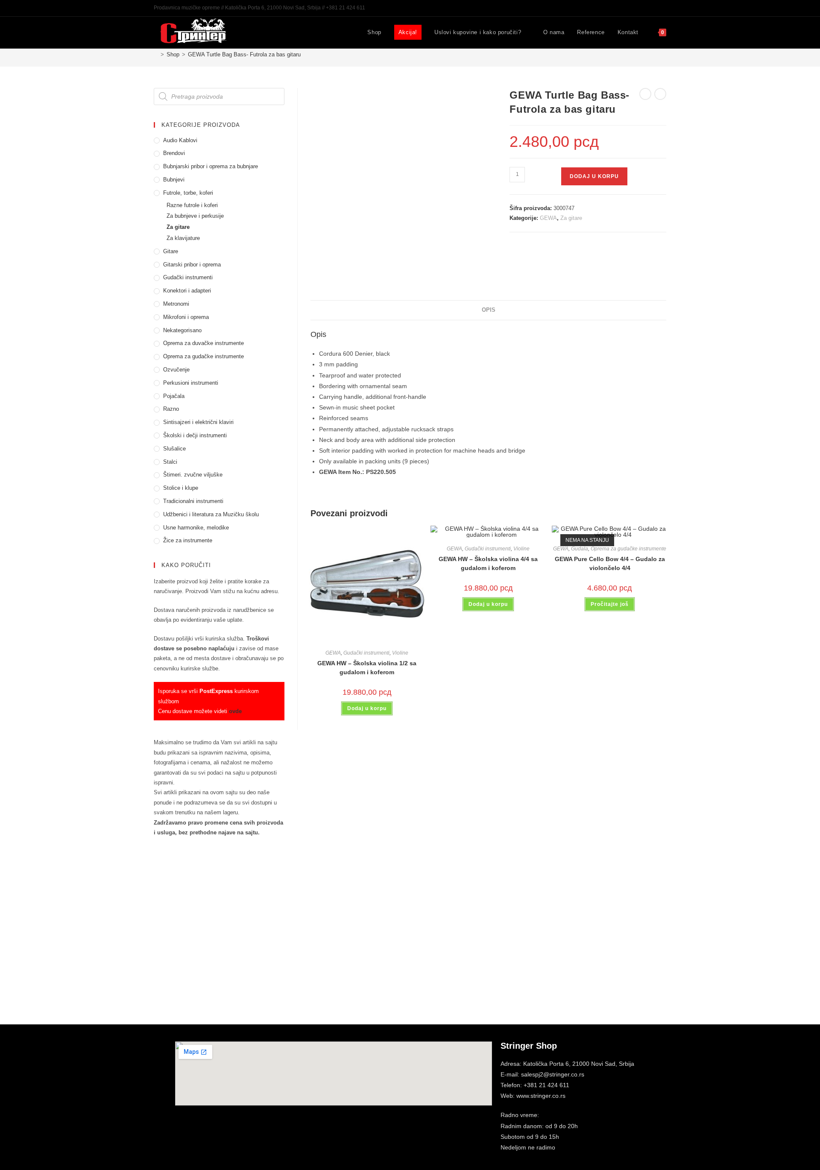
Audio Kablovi (180, 140)
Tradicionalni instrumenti (193, 501)
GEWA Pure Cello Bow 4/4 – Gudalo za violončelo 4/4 (610, 563)
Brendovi (174, 153)
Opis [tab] (488, 310)
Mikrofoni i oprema (186, 317)
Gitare (170, 251)
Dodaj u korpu (594, 176)
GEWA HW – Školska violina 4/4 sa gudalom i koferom (488, 563)
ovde (235, 711)
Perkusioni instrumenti (190, 383)
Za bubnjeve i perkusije (195, 216)
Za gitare (571, 218)
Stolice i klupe (180, 488)
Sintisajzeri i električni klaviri (198, 422)
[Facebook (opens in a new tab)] (644, 8)
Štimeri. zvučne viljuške (193, 474)
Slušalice (174, 448)
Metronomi (176, 304)
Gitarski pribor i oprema (192, 264)
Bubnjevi (173, 179)
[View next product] (660, 94)
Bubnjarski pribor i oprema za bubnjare (210, 166)
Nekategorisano (182, 330)
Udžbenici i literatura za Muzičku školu (211, 514)
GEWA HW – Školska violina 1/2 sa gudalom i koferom (366, 668)
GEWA (548, 218)
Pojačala (173, 396)
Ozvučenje (176, 369)
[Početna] (156, 54)
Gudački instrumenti (366, 653)
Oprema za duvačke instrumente (203, 343)
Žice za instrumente (187, 540)
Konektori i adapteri (187, 290)
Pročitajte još (610, 604)
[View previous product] (645, 94)
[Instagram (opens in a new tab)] (654, 8)
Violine (400, 653)
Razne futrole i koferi (192, 205)
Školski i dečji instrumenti (195, 435)
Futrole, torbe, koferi (188, 193)
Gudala (579, 549)
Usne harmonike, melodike (196, 527)
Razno (171, 409)
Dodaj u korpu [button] (367, 708)
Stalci (170, 462)
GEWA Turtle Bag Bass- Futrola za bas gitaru (244, 54)
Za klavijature (183, 238)
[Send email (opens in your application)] (662, 8)
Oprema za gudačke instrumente (628, 549)
